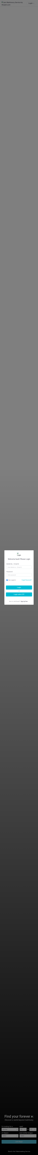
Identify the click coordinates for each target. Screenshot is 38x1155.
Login (19, 587)
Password (9, 571)
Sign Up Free (24, 601)
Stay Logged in (12, 580)
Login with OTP (19, 594)
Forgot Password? (27, 580)
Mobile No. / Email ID (12, 564)
